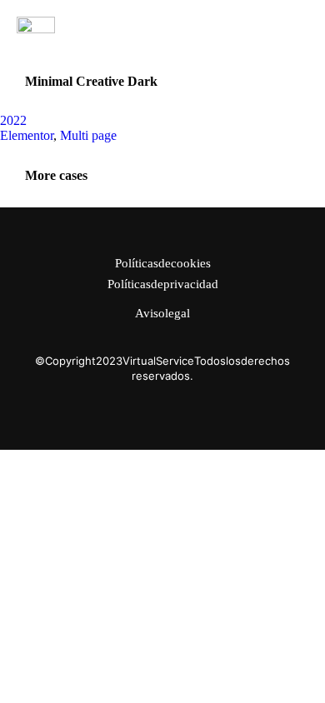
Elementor (26, 135)
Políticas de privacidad (163, 284)
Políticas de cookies (163, 263)
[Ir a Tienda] (293, 671)
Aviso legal (162, 313)
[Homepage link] (36, 25)
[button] (298, 25)
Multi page (88, 135)
